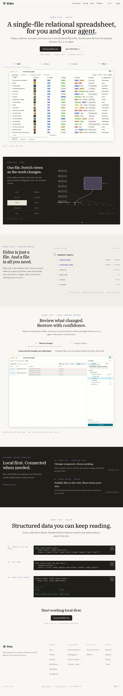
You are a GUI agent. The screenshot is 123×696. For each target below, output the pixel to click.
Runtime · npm (74, 664)
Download (76, 3)
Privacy (108, 659)
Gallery (17, 197)
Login (118, 3)
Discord (109, 650)
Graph (36, 213)
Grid (17, 192)
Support (108, 655)
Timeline (17, 208)
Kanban (36, 192)
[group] (85, 190)
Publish (99, 3)
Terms (107, 664)
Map (17, 213)
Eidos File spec (74, 659)
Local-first (60, 686)
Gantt (36, 203)
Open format (47, 686)
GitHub (90, 655)
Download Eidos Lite (50, 49)
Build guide (73, 655)
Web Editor (54, 664)
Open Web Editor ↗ (73, 49)
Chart (36, 208)
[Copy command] (112, 548)
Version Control (93, 650)
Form (17, 203)
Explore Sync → (114, 470)
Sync (92, 3)
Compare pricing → (10, 484)
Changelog (54, 674)
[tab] (17, 63)
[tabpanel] (61, 107)
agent (86, 31)
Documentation (74, 650)
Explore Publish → (113, 492)
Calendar (36, 197)
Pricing (85, 3)
